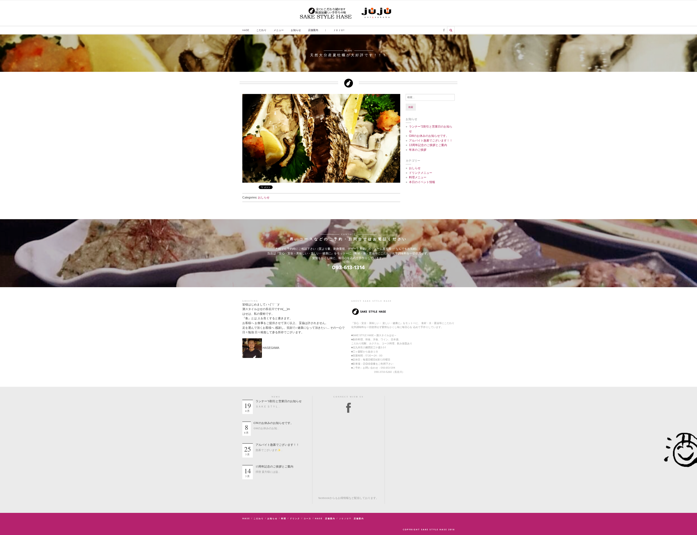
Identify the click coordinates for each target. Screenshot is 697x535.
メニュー (279, 30)
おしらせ (264, 197)
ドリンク (295, 518)
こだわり (261, 30)
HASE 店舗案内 (325, 518)
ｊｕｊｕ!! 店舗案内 (351, 518)
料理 (283, 518)
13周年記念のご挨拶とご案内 (428, 145)
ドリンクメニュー (420, 172)
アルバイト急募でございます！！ (431, 140)
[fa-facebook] (444, 30)
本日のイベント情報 (422, 182)
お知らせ (296, 30)
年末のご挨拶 (417, 149)
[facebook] (348, 408)
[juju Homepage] (376, 12)
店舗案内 (313, 30)
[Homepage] (326, 12)
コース (307, 518)
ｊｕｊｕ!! (338, 30)
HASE (245, 30)
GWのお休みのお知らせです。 (429, 135)
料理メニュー (417, 177)
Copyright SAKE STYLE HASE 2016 (429, 529)
